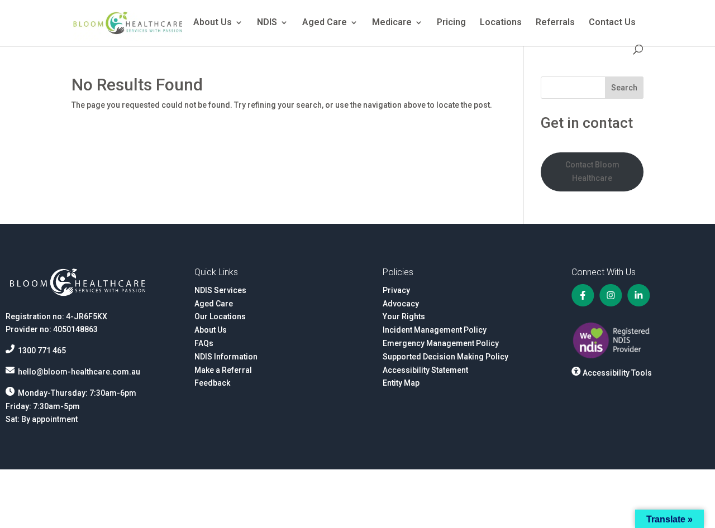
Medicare (392, 22)
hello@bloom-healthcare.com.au (79, 371)
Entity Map (401, 382)
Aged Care (324, 22)
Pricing (451, 22)
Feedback (212, 382)
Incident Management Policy (435, 329)
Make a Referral (223, 370)
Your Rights (404, 316)
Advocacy (401, 303)
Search (624, 87)
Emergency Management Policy (441, 343)
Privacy (396, 290)
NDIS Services (220, 290)
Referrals (555, 22)
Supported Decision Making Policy (445, 356)
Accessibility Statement (425, 370)
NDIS (267, 22)
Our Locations (220, 316)
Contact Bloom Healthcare (592, 171)
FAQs (203, 343)
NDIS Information (226, 356)
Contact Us (612, 22)
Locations (501, 22)
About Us (212, 22)
